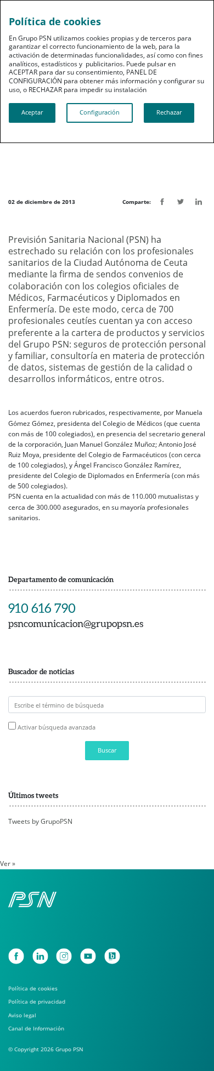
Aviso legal (22, 1015)
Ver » (7, 863)
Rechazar (169, 112)
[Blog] (112, 956)
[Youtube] (88, 956)
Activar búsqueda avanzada (56, 727)
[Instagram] (64, 956)
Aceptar (32, 112)
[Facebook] (16, 956)
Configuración (100, 112)
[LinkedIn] (40, 956)
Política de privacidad (36, 1001)
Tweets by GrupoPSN (40, 821)
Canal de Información (36, 1028)
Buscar (107, 750)
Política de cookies (33, 988)
